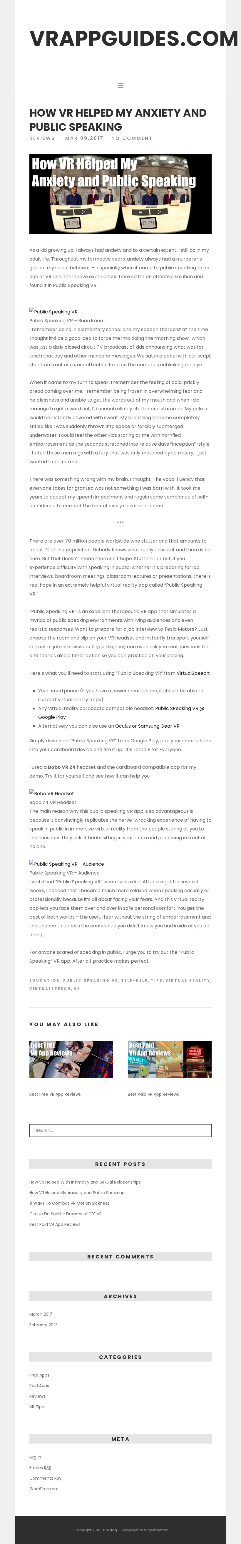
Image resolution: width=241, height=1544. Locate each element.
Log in (35, 1457)
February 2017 (43, 1325)
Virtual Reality (187, 980)
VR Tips (36, 1407)
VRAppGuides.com (134, 38)
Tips (157, 980)
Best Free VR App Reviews (55, 1094)
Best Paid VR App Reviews (153, 1094)
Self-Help (134, 980)
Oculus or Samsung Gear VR (147, 726)
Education (45, 980)
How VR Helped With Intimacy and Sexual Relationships (85, 1182)
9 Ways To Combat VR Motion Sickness (69, 1203)
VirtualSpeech (193, 673)
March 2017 (40, 1314)
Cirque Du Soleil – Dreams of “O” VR (65, 1214)
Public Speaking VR (90, 980)
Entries (40, 1468)
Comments (45, 1478)
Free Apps (39, 1375)
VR (77, 989)
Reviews (42, 138)
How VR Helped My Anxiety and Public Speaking (77, 1193)
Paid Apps (39, 1386)
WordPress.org (43, 1489)
